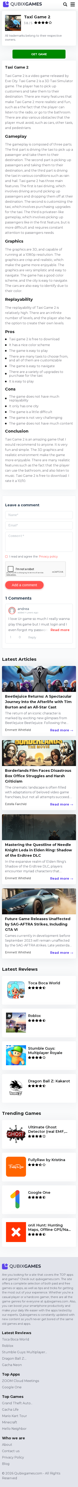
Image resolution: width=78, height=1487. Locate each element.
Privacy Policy (13, 1457)
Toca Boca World (15, 1339)
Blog (6, 1464)
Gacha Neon (12, 1365)
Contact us (10, 1451)
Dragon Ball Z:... (14, 1358)
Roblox (7, 1346)
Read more (60, 630)
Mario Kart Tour (14, 1416)
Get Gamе (39, 54)
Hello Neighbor (14, 1429)
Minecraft (9, 1422)
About (7, 1445)
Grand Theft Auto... (17, 1403)
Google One (12, 1387)
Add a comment (24, 585)
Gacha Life (10, 1409)
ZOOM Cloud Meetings (20, 1381)
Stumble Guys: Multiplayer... (24, 1352)
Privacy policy (48, 556)
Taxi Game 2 (37, 17)
